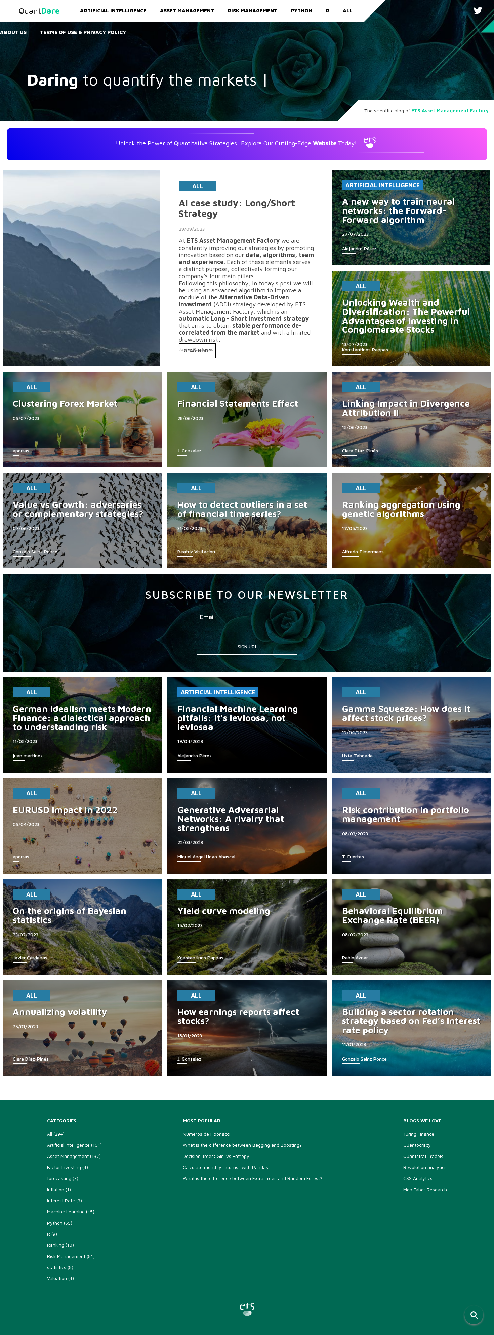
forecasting (62, 1178)
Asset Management (187, 10)
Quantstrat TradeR (423, 1156)
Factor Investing (67, 1167)
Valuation (60, 1278)
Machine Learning (70, 1211)
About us (13, 32)
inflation (59, 1189)
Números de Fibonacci (206, 1134)
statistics (60, 1267)
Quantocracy (417, 1145)
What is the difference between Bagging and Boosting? (242, 1145)
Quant (39, 10)
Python (301, 10)
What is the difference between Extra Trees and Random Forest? (252, 1178)
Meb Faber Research (425, 1189)
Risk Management (252, 10)
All (348, 10)
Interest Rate (64, 1200)
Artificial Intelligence (113, 10)
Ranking (60, 1245)
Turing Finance (418, 1134)
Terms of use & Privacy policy (83, 32)
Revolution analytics (425, 1167)
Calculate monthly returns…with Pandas (225, 1167)
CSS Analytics (418, 1178)
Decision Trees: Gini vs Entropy (216, 1156)
